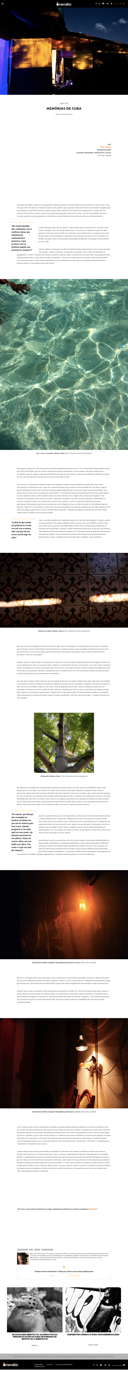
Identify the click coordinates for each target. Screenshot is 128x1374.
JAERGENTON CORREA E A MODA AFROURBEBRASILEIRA (93, 1334)
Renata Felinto (93, 1345)
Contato (49, 1364)
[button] (3, 4)
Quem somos (38, 1364)
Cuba (31, 1249)
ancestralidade (23, 1249)
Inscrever (74, 1275)
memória (37, 1249)
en (124, 3)
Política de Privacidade (64, 1364)
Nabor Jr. (35, 1345)
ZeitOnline (93, 1209)
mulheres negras (47, 1249)
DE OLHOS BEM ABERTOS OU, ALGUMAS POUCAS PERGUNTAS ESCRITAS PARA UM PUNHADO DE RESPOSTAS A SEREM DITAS (35, 1337)
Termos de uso (39, 1366)
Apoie (116, 3)
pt (120, 3)
